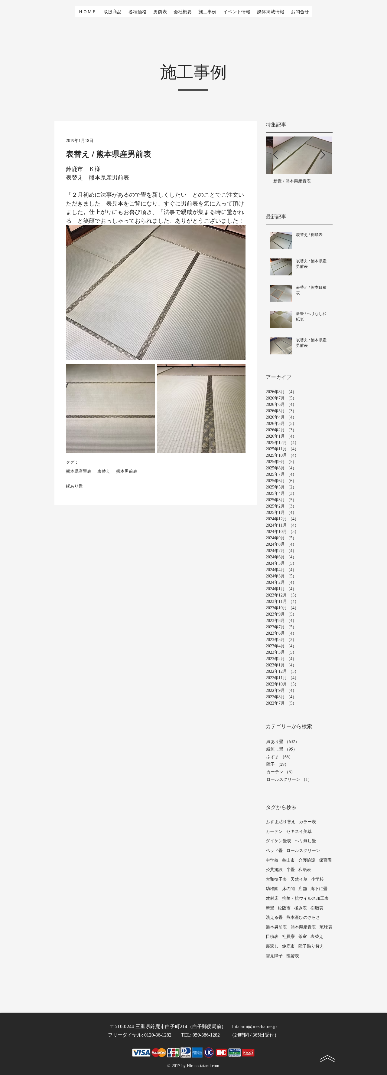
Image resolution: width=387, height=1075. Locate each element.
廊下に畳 (319, 888)
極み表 (300, 908)
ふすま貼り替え (280, 821)
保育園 (325, 860)
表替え (103, 471)
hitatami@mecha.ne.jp (254, 1026)
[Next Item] (322, 155)
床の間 (288, 888)
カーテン (274, 831)
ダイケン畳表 (278, 840)
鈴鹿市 (288, 946)
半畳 (290, 869)
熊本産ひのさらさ (303, 917)
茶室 (302, 936)
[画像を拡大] (110, 408)
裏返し (272, 946)
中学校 (272, 860)
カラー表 (307, 821)
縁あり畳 (74, 486)
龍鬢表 (292, 955)
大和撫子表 (276, 879)
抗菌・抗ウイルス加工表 (305, 898)
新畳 (270, 908)
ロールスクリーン (303, 850)
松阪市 (284, 908)
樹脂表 (317, 908)
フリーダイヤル (125, 1034)
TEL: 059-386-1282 (205, 1034)
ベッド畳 (274, 850)
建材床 (272, 898)
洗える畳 (274, 917)
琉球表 (326, 927)
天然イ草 (299, 879)
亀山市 (288, 860)
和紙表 (304, 869)
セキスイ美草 (299, 831)
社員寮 (288, 936)
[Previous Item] (275, 155)
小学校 (317, 879)
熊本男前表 (126, 471)
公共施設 (274, 869)
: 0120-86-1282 (161, 1034)
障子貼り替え (311, 946)
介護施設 (306, 860)
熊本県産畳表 (78, 471)
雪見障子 (274, 955)
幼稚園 (272, 888)
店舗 (302, 888)
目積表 (272, 936)
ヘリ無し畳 (305, 840)
